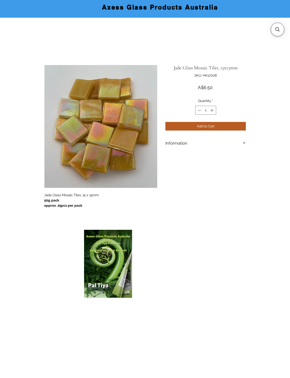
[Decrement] (199, 110)
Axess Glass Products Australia (160, 7)
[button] (277, 29)
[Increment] (212, 110)
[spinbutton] (205, 110)
